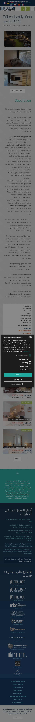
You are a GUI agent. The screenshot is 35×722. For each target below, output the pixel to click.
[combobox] (31, 337)
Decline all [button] (18, 379)
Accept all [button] (18, 375)
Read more (26, 351)
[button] (17, 384)
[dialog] (17, 361)
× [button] (29, 337)
